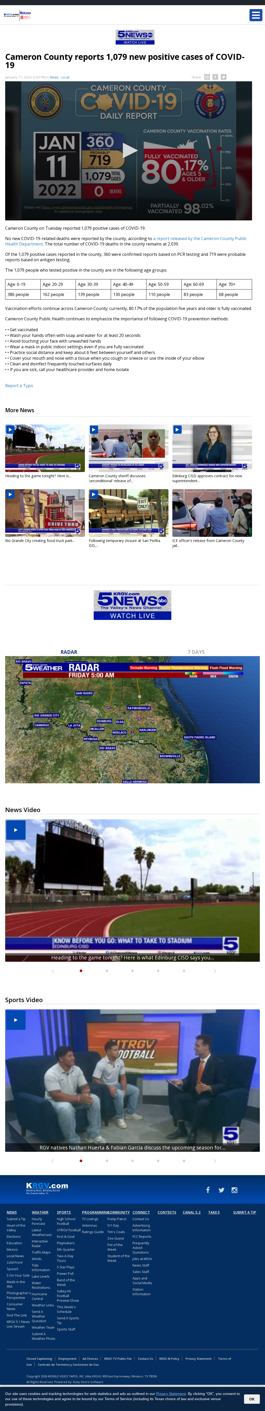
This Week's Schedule (66, 1309)
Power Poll (65, 1273)
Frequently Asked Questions (140, 1248)
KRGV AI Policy (169, 1359)
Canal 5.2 (192, 1212)
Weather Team (43, 1327)
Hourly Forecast (38, 1221)
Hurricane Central (39, 1296)
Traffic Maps (41, 1252)
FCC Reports (141, 1236)
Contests (167, 1212)
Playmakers (66, 1243)
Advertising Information (141, 1227)
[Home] (35, 15)
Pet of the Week (115, 1247)
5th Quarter (66, 1249)
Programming (94, 1212)
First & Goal (66, 1236)
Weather (40, 1212)
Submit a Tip (16, 1219)
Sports (64, 1212)
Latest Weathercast (41, 1232)
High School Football (66, 1221)
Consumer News (15, 1306)
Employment (67, 1359)
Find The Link (17, 1315)
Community (118, 1212)
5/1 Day (113, 1225)
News (12, 1212)
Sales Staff (140, 1271)
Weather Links (43, 1305)
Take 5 (214, 1212)
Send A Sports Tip (68, 1320)
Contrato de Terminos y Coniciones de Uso (68, 1364)
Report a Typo (19, 385)
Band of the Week (66, 1282)
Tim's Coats (116, 1231)
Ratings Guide (93, 1231)
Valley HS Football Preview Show (68, 1296)
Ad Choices (90, 1359)
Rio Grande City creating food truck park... (40, 540)
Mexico (12, 1249)
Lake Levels (41, 1276)
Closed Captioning (39, 1359)
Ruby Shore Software (88, 1382)
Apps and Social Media (142, 1280)
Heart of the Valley (16, 1227)
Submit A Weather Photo (43, 1336)
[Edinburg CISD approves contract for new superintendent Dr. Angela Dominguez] (212, 448)
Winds (37, 1258)
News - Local (59, 77)
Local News (15, 1256)
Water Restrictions (41, 1285)
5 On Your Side (18, 1275)
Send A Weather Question (39, 1316)
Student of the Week (118, 1258)
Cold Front (15, 1262)
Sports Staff (66, 1329)
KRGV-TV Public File (118, 1359)
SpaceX (12, 1269)
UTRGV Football (69, 1230)
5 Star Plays (66, 1267)
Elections (14, 1236)
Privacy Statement (199, 1359)
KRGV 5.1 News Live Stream (18, 1324)
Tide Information (41, 1267)
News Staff (140, 1265)
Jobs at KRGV (142, 1258)
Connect (141, 1212)
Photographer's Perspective (19, 1295)
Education (14, 1243)
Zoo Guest (115, 1238)
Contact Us (140, 1219)
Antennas (89, 1225)
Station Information (141, 1291)
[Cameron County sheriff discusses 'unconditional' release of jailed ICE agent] (128, 448)
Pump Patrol (116, 1219)
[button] (128, 150)
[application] (128, 150)
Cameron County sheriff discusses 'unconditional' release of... (117, 478)
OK (252, 1399)
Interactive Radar (40, 1243)
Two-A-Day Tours (65, 1258)
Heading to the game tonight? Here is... (38, 475)
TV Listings (90, 1219)
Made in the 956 (16, 1284)
